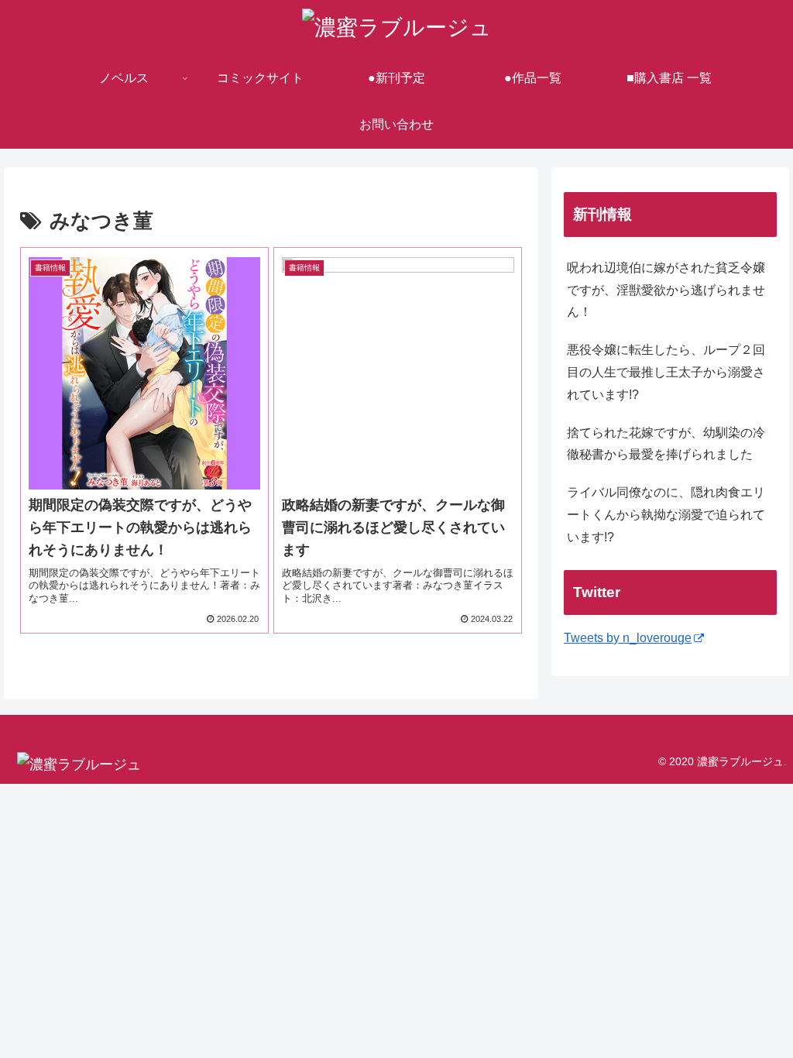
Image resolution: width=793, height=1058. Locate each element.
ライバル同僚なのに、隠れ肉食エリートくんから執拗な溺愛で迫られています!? (666, 515)
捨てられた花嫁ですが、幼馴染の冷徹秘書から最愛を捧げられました (666, 444)
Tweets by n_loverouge (628, 637)
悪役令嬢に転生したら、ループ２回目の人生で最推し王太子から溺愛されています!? (666, 372)
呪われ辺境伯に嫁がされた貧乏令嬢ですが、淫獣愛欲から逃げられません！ (666, 290)
